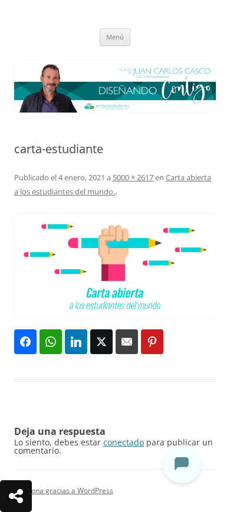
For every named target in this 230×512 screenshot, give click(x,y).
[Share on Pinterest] (152, 341)
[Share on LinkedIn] (76, 341)
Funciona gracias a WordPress (63, 490)
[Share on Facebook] (25, 341)
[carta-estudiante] (115, 265)
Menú (115, 36)
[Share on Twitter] (101, 341)
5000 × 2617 (133, 177)
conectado (123, 442)
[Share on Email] (127, 341)
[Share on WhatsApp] (51, 341)
